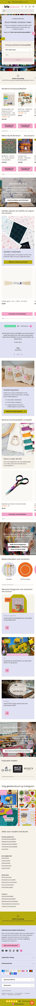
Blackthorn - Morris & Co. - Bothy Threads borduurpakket (8, 158)
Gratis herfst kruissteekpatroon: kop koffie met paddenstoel (18, 619)
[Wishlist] (22, 6)
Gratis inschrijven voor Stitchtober (18, 200)
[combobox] (18, 11)
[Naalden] (9, 569)
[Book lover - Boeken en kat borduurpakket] (25, 99)
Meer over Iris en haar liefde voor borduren (18, 751)
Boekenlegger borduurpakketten (10, 901)
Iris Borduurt (8, 990)
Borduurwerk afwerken (7, 887)
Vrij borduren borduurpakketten (9, 846)
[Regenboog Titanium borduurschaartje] (17, 485)
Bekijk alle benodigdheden (18, 544)
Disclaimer (27, 993)
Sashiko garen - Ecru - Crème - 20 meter (14, 301)
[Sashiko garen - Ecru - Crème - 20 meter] (17, 283)
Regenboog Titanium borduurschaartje (14, 504)
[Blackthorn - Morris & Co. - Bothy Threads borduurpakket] (9, 146)
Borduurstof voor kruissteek (8, 879)
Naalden (9, 579)
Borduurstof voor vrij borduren (9, 882)
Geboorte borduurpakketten (9, 898)
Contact (4, 994)
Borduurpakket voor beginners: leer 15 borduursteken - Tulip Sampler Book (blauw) (8, 112)
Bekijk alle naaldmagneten (14, 411)
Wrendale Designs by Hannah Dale (10, 904)
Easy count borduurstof (8, 884)
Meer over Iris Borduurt (11, 945)
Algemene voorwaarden (7, 993)
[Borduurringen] (25, 569)
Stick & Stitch (5, 849)
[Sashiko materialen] (18, 232)
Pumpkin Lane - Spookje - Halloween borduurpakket (24, 158)
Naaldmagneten (6, 863)
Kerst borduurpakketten (7, 896)
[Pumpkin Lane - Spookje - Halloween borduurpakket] (25, 146)
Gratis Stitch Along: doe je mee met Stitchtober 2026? (16, 704)
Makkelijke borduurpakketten (9, 841)
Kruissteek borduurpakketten (9, 839)
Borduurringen (25, 579)
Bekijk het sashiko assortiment (18, 262)
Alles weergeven (29, 135)
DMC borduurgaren (6, 877)
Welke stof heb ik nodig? (18, 549)
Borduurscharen (6, 868)
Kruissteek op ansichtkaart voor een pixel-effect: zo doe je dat (18, 662)
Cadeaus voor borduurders (9, 906)
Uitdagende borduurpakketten (9, 844)
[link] (9, 799)
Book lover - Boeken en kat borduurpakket (25, 110)
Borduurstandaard (6, 865)
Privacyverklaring (19, 993)
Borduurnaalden (6, 860)
